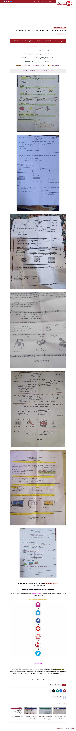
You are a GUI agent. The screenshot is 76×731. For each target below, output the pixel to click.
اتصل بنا (46, 1)
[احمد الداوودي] (64, 3)
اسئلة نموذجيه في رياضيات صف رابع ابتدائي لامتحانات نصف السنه (17, 718)
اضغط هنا (18, 65)
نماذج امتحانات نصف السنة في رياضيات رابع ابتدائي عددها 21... (45, 718)
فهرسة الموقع (52, 1)
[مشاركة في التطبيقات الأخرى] (50, 690)
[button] (60, 690)
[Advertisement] (38, 17)
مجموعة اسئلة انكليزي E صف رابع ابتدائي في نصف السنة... (31, 718)
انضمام (49, 65)
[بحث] (4, 5)
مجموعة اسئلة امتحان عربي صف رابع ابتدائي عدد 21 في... (60, 717)
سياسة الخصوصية (40, 1)
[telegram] (4, 1)
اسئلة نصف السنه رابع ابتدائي (59, 27)
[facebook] (11, 1)
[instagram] (6, 1)
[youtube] (9, 1)
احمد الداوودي (57, 697)
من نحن (34, 1)
